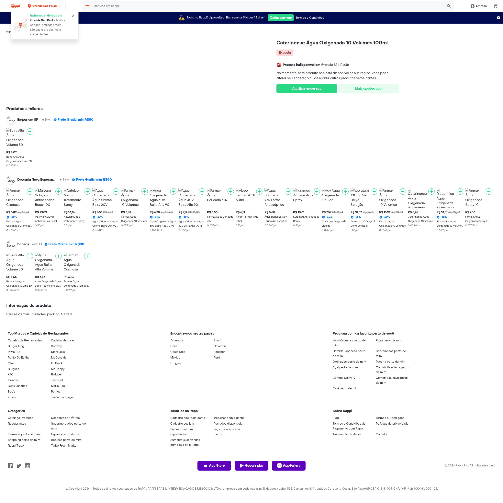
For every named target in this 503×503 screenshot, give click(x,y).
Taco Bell (57, 380)
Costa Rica (177, 352)
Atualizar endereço (306, 88)
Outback (56, 363)
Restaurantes (17, 424)
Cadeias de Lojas (63, 340)
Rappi (9, 31)
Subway (56, 346)
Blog (336, 418)
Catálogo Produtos (20, 418)
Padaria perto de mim (390, 362)
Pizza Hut (14, 352)
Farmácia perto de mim (24, 434)
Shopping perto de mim (24, 440)
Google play (254, 465)
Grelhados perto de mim (349, 362)
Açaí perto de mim (345, 367)
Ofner (12, 363)
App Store (217, 465)
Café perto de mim (345, 388)
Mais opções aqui (368, 88)
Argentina (177, 340)
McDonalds (58, 358)
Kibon (12, 397)
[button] (44, 6)
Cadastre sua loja (182, 424)
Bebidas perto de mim (66, 440)
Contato (381, 434)
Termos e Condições (310, 18)
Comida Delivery (344, 378)
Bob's (11, 392)
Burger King (16, 346)
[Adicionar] (30, 131)
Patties (56, 392)
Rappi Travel (16, 446)
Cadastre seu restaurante (187, 418)
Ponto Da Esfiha (18, 358)
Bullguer (13, 369)
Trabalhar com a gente (229, 418)
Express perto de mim (66, 434)
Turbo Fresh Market (64, 446)
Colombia (220, 346)
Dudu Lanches (17, 386)
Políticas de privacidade (392, 424)
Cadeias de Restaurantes (25, 340)
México (175, 358)
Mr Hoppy (57, 369)
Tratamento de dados (347, 434)
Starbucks (58, 352)
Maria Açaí (58, 386)
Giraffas (13, 380)
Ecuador (219, 352)
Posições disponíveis (228, 424)
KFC (10, 374)
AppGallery (291, 465)
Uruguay (176, 363)
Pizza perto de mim (389, 340)
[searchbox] (267, 6)
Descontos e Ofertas (65, 418)
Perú (217, 358)
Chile (173, 346)
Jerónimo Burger (62, 397)
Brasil (217, 340)
